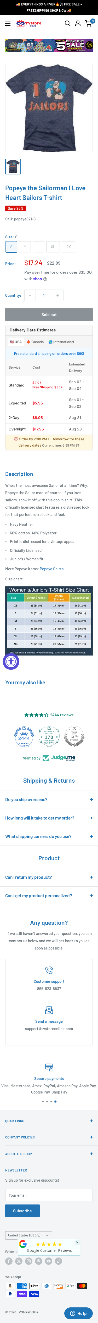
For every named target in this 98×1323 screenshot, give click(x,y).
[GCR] (22, 1244)
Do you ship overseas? (26, 799)
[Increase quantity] (57, 295)
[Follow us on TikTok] (58, 1261)
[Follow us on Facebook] (9, 1261)
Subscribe (22, 1210)
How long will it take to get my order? (39, 817)
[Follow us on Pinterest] (38, 1261)
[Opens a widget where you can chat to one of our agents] (78, 1313)
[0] (88, 23)
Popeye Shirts (52, 568)
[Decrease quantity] (30, 295)
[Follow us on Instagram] (28, 1261)
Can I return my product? (28, 877)
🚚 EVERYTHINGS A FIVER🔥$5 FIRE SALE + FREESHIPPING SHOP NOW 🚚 (49, 7)
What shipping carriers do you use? (38, 836)
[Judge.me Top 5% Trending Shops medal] (79, 736)
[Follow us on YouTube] (48, 1261)
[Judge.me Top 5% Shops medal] (54, 736)
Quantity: (13, 295)
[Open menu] (7, 24)
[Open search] (68, 23)
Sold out (49, 314)
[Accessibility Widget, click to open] (11, 661)
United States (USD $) (24, 1235)
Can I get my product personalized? (38, 895)
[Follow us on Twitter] (18, 1261)
